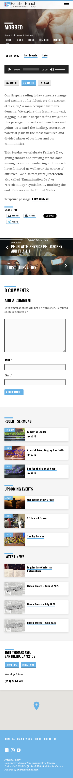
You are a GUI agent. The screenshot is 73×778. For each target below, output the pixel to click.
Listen (30, 83)
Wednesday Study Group (40, 499)
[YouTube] (18, 750)
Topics (8, 39)
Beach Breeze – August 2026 (43, 586)
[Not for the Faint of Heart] (14, 471)
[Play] (10, 69)
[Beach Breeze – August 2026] (14, 588)
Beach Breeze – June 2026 (41, 623)
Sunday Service (35, 536)
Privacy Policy (12, 759)
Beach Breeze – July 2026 (41, 604)
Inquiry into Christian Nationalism (39, 569)
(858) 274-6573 (14, 681)
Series (20, 39)
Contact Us (49, 739)
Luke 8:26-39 (40, 199)
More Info (11, 664)
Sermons (18, 35)
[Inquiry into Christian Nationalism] (14, 570)
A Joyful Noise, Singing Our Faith (45, 450)
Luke (44, 55)
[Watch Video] (28, 436)
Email (8, 375)
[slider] (61, 69)
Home (7, 35)
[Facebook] (6, 750)
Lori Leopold (31, 55)
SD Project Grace (36, 518)
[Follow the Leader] (14, 434)
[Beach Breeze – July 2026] (14, 607)
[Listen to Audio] (32, 436)
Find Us (37, 739)
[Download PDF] (35, 436)
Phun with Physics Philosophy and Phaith (36, 249)
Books (31, 39)
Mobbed (29, 35)
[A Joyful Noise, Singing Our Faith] (14, 453)
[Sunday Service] (14, 539)
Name (8, 360)
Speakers (44, 39)
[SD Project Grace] (14, 521)
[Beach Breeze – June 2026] (14, 625)
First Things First (22, 267)
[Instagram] (12, 750)
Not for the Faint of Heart (42, 468)
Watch (13, 83)
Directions (28, 664)
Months (57, 39)
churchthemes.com (28, 769)
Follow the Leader (36, 432)
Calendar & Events (22, 739)
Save (46, 83)
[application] (36, 69)
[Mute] (52, 69)
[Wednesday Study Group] (14, 502)
